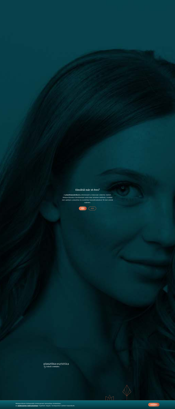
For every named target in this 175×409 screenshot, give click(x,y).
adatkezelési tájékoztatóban (28, 406)
